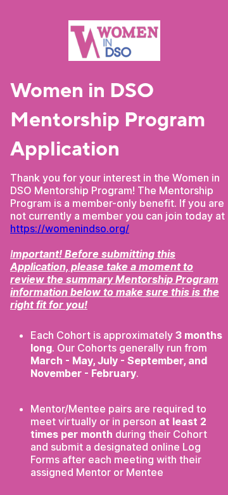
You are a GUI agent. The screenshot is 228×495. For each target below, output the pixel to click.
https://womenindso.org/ (69, 228)
